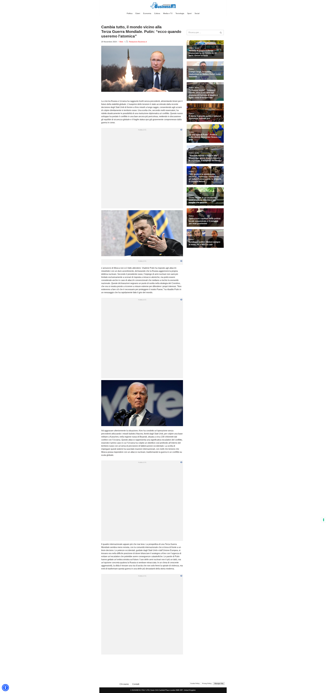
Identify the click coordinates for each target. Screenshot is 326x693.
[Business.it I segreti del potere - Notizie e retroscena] (163, 5)
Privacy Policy (207, 683)
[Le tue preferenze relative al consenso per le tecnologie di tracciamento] (323, 519)
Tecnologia (179, 13)
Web (121, 42)
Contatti (135, 684)
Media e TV (167, 13)
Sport (189, 13)
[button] (5, 687)
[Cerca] (221, 32)
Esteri (137, 13)
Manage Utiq (218, 683)
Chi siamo (124, 684)
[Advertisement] (142, 659)
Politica (129, 13)
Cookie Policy (195, 683)
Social (197, 13)
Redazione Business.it (138, 42)
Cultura (157, 13)
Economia (147, 13)
